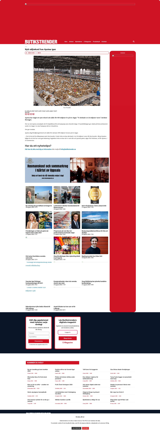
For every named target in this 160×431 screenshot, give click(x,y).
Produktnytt (96, 41)
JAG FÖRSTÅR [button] (76, 428)
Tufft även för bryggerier (90, 369)
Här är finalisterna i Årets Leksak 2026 (94, 206)
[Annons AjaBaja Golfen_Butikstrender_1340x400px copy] (80, 4)
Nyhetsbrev (78, 41)
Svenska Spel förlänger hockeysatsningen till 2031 (34, 282)
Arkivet (71, 41)
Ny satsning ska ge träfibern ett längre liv (39, 206)
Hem (65, 41)
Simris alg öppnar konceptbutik (37, 392)
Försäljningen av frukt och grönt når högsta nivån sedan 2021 (37, 232)
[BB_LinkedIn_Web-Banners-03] (67, 178)
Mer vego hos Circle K (117, 392)
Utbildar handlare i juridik (62, 400)
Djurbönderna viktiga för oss (91, 400)
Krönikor (104, 41)
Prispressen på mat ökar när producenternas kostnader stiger (64, 232)
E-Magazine (87, 41)
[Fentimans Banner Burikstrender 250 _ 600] (122, 56)
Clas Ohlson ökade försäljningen (120, 369)
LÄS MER (85, 428)
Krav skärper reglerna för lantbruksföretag (90, 377)
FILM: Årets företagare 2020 (63, 384)
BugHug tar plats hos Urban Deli (92, 256)
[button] (133, 41)
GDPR (46, 344)
